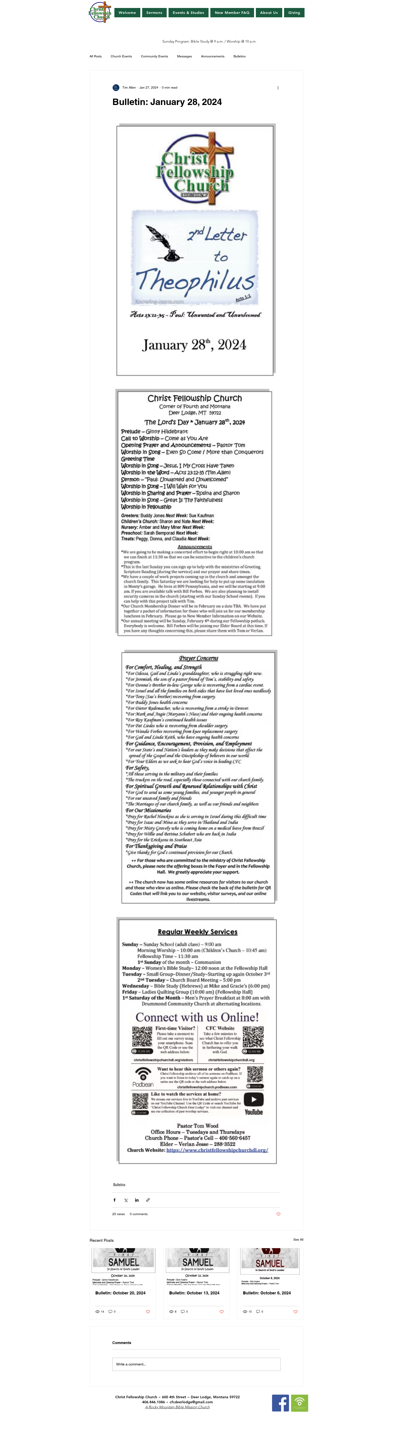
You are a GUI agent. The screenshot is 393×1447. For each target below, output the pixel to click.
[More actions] (278, 87)
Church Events (121, 56)
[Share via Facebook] (114, 1200)
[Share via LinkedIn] (137, 1200)
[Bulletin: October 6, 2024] (270, 1266)
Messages (184, 56)
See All (298, 1239)
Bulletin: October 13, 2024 (194, 1293)
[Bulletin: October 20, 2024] (123, 1266)
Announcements (212, 56)
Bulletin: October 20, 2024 (120, 1293)
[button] (189, 12)
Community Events (154, 56)
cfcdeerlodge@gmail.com (191, 1402)
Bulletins (240, 56)
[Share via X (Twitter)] (125, 1200)
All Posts (96, 56)
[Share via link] (148, 1200)
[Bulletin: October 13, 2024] (196, 1266)
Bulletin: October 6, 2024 (267, 1293)
